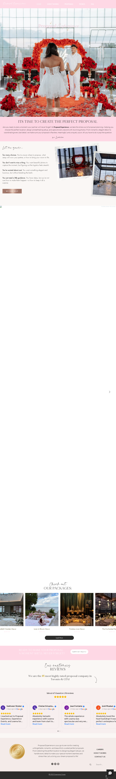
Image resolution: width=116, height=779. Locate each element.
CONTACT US (100, 756)
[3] (52, 764)
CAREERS (100, 749)
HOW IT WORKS (100, 753)
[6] (58, 764)
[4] (55, 764)
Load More (59, 638)
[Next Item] (109, 392)
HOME (100, 746)
